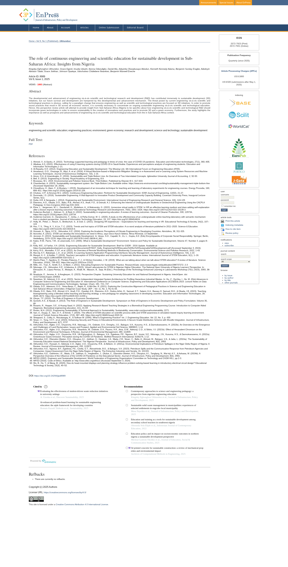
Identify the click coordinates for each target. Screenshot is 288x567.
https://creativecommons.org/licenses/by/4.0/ (65, 492)
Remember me (230, 206)
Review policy (231, 233)
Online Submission (109, 27)
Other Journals (231, 282)
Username (225, 195)
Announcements (208, 2)
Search (223, 254)
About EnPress (243, 2)
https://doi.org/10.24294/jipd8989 (50, 376)
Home (36, 27)
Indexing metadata (234, 225)
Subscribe (229, 245)
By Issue (228, 275)
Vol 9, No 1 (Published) (47, 41)
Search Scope (226, 259)
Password (225, 200)
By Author (229, 278)
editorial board (135, 27)
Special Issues (226, 2)
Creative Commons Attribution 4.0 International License (82, 504)
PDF (31, 144)
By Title (228, 280)
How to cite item (233, 229)
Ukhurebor (65, 41)
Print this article (232, 221)
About (50, 27)
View (227, 243)
